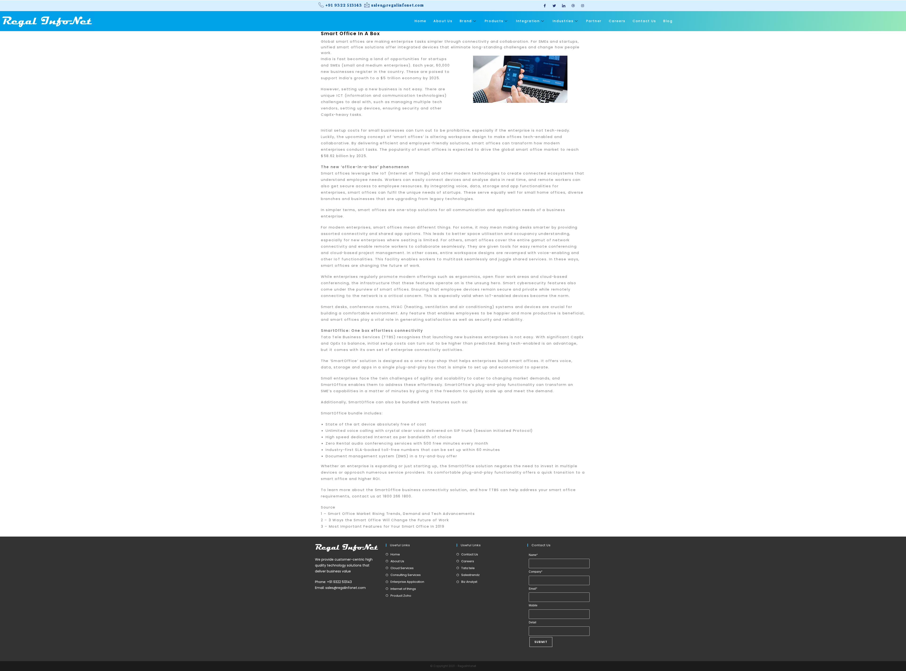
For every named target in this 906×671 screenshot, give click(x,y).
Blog (668, 21)
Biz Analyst (469, 581)
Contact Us (644, 21)
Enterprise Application (407, 581)
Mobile (533, 605)
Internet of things (403, 589)
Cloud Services (402, 568)
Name (533, 555)
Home (420, 21)
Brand (466, 21)
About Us (443, 21)
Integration (528, 21)
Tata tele (468, 568)
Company (535, 571)
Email (533, 588)
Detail (532, 622)
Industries (563, 21)
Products (494, 21)
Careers (617, 21)
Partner (594, 21)
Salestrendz (470, 575)
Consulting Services (405, 575)
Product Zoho (400, 595)
